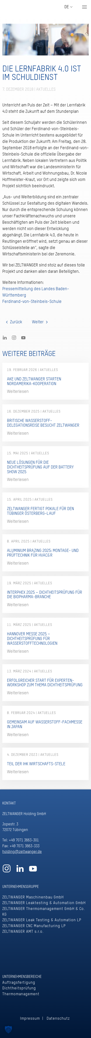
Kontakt (9, 803)
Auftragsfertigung (18, 983)
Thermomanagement (20, 994)
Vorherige (14, 322)
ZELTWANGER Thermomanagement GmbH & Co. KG (43, 912)
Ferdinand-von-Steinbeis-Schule (32, 302)
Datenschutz (58, 1019)
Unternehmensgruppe (20, 887)
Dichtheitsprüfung (19, 988)
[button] (84, 7)
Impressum (30, 1019)
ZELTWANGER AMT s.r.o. (23, 932)
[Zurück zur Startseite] (22, 7)
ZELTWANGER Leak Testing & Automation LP (41, 920)
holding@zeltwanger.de (22, 852)
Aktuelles (46, 89)
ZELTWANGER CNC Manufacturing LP (34, 926)
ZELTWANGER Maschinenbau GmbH (33, 897)
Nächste (39, 322)
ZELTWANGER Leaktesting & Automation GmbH (44, 903)
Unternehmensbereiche (22, 977)
